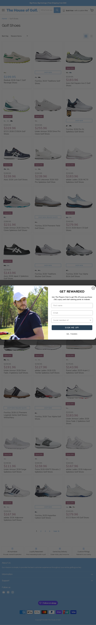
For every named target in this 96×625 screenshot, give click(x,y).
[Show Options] (90, 320)
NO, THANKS (72, 334)
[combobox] (71, 320)
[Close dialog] (93, 288)
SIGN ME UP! (72, 327)
